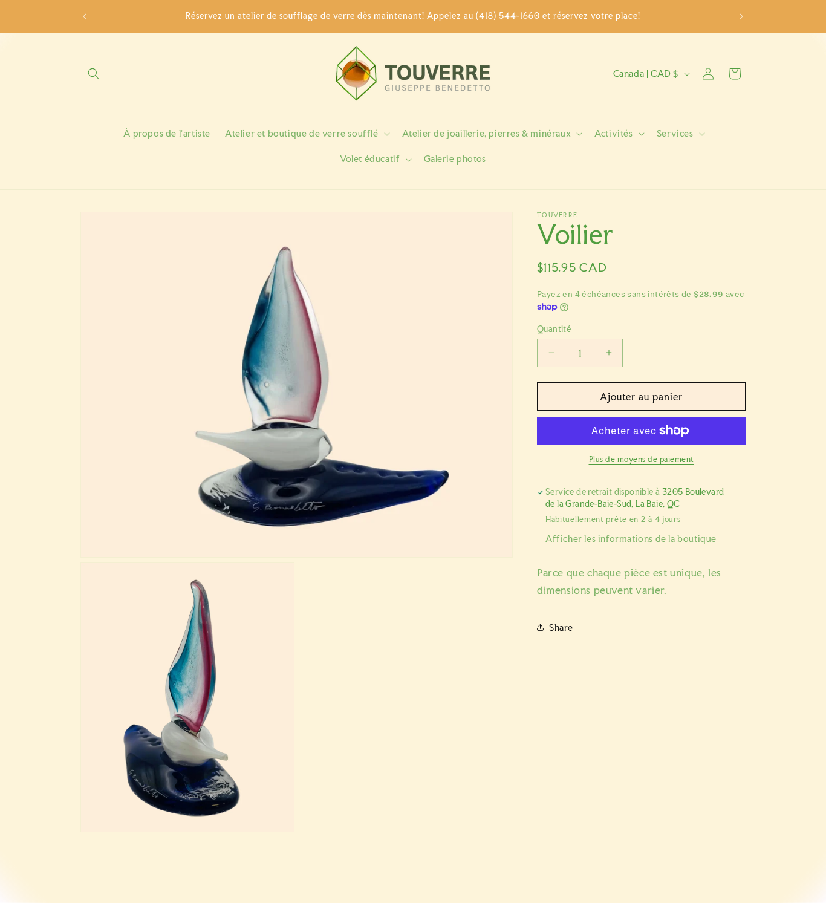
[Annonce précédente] (84, 16)
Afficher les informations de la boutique (631, 538)
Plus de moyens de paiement (641, 459)
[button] (93, 73)
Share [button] (561, 627)
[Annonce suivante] (741, 16)
